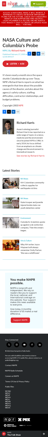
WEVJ (7, 399)
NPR (21, 105)
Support (39, 4)
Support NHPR (20, 320)
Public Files (9, 387)
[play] (4, 433)
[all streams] (44, 434)
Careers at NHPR (12, 376)
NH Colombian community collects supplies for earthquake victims (32, 185)
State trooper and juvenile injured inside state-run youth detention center (31, 205)
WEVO (8, 404)
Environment (25, 218)
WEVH (7, 397)
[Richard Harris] (8, 126)
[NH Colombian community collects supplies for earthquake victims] (11, 183)
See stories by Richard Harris (31, 155)
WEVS (7, 408)
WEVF (7, 395)
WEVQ (8, 406)
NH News (24, 178)
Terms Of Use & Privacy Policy (17, 381)
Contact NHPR (11, 365)
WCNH (8, 391)
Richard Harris (18, 50)
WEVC (7, 393)
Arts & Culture (26, 240)
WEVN (7, 401)
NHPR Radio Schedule (14, 371)
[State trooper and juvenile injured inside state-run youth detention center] (11, 203)
